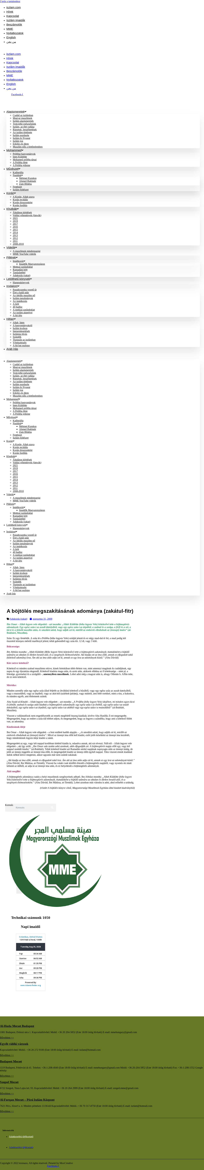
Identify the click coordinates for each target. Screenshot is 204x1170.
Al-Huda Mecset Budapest (17, 1026)
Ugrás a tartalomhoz (10, 1)
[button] (93, 48)
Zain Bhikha (25, 184)
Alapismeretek (15, 111)
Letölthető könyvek (18, 279)
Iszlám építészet (21, 189)
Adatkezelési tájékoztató (21, 1136)
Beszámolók (14, 24)
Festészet (17, 186)
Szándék (17, 337)
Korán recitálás (20, 199)
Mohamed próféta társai (24, 159)
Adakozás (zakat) (21, 521)
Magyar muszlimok (22, 118)
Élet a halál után (21, 292)
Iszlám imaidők (15, 20)
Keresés (9, 805)
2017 (15, 224)
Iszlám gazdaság (21, 135)
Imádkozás (18, 261)
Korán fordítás (20, 205)
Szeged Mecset (9, 1082)
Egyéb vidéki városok (14, 1043)
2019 (15, 221)
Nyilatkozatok (14, 33)
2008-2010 (18, 244)
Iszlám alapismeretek (23, 121)
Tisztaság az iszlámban (24, 339)
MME (9, 29)
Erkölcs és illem (21, 143)
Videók (10, 247)
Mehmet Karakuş (27, 178)
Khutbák (11, 208)
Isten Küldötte (20, 156)
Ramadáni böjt (20, 269)
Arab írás (12, 349)
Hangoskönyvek (21, 282)
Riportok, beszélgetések (25, 129)
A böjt (16, 304)
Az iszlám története (22, 132)
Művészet (12, 168)
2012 (15, 238)
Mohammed (14, 150)
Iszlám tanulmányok (23, 298)
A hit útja (17, 315)
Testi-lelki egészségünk (24, 123)
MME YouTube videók (24, 254)
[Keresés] (52, 808)
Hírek (9, 11)
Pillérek (11, 257)
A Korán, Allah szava (23, 196)
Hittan (10, 319)
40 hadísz (17, 306)
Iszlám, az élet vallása (23, 126)
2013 (15, 235)
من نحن (11, 41)
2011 (15, 241)
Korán (10, 193)
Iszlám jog (18, 141)
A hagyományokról (22, 325)
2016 (15, 226)
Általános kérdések (22, 212)
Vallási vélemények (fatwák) (27, 215)
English (11, 37)
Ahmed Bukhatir (27, 181)
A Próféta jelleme (21, 165)
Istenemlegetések (21, 331)
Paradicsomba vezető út (24, 289)
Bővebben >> (7, 1037)
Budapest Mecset (11, 1061)
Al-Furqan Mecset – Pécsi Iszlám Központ (27, 1099)
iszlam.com (13, 7)
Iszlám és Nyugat (21, 138)
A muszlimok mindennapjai (26, 251)
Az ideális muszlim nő (24, 295)
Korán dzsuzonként (22, 202)
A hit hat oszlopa (21, 345)
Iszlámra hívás (20, 334)
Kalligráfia (18, 172)
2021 (15, 218)
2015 (15, 229)
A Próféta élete (20, 162)
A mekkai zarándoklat (24, 309)
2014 (15, 232)
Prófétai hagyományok (24, 154)
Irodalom (12, 286)
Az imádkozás (20, 301)
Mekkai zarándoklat (23, 266)
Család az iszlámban (23, 115)
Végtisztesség (19, 342)
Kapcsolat (12, 16)
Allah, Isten (18, 322)
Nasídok (17, 175)
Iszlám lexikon (20, 328)
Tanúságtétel (19, 272)
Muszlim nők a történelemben (28, 146)
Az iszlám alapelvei (22, 312)
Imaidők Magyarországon (32, 264)
